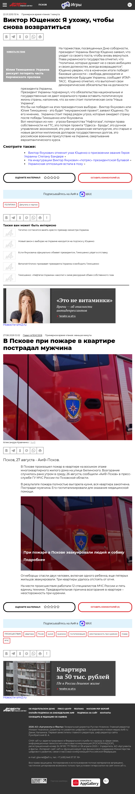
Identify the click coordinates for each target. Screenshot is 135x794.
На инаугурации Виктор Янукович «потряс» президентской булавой (78, 160)
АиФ (33, 442)
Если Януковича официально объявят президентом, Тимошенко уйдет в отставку (63, 252)
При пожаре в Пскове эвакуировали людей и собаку (74, 552)
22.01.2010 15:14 (11, 14)
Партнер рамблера (59, 781)
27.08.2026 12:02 (11, 335)
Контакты (105, 713)
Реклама (79, 709)
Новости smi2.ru (15, 324)
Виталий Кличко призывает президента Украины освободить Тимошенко (58, 263)
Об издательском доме (42, 709)
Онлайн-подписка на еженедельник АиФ (51, 713)
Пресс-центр (64, 709)
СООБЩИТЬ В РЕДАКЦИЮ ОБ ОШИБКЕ (48, 717)
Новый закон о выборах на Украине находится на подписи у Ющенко (56, 241)
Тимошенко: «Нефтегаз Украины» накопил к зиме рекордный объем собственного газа (66, 275)
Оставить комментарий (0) (105, 178)
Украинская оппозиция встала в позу (55, 164)
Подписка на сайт (87, 713)
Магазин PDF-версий (97, 709)
